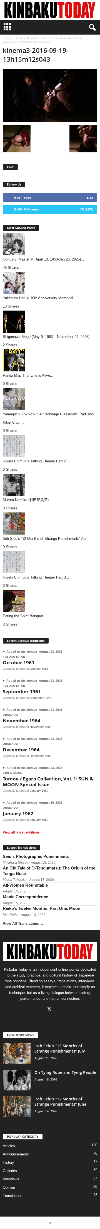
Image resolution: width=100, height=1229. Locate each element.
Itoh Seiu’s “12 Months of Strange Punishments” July (59, 1048)
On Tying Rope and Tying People (65, 1072)
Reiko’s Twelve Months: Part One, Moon (41, 908)
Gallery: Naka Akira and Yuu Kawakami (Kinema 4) (49, 38)
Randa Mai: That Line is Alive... (28, 375)
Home (7, 38)
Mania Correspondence (25, 896)
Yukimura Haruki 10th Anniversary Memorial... (39, 298)
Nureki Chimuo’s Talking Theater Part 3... (36, 577)
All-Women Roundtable (25, 885)
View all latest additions (23, 832)
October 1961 (18, 662)
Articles (9, 1146)
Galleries (10, 1171)
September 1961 (22, 691)
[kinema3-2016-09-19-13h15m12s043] (50, 95)
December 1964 (21, 749)
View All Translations (23, 923)
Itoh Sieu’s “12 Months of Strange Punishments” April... (47, 539)
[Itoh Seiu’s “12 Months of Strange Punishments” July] (17, 1053)
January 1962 (18, 813)
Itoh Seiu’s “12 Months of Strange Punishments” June (60, 1101)
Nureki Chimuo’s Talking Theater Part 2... (36, 461)
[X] (50, 1010)
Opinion (9, 1187)
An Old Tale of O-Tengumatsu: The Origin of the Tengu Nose (49, 871)
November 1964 (21, 720)
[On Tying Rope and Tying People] (17, 1080)
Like (90, 198)
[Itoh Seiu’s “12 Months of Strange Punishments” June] (17, 1106)
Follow (86, 209)
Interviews (11, 1179)
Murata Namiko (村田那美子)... (27, 500)
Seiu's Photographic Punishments (36, 856)
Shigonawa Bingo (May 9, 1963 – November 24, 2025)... (48, 337)
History (8, 1162)
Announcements (16, 1154)
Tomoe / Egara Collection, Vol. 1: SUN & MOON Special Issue (48, 781)
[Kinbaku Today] (50, 10)
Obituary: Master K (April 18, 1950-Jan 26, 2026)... (43, 259)
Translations (12, 1196)
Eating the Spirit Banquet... (24, 616)
